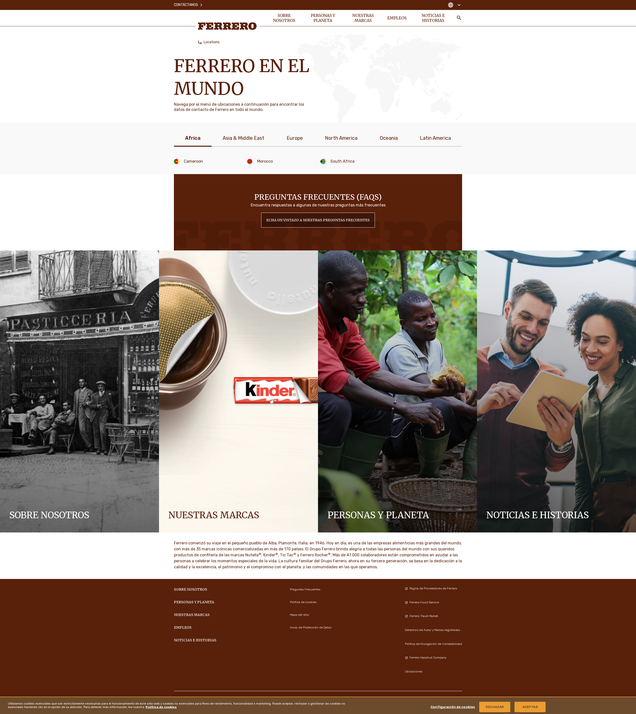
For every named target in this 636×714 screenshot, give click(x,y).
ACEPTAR (530, 707)
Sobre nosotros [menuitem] (284, 18)
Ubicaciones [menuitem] (413, 671)
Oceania (389, 138)
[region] (318, 705)
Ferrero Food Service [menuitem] (424, 602)
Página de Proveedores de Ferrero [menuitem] (433, 588)
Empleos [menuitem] (396, 17)
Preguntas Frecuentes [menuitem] (305, 589)
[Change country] (454, 5)
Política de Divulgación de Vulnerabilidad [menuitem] (433, 644)
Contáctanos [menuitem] (186, 5)
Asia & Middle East (243, 138)
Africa (192, 138)
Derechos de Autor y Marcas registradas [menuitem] (432, 630)
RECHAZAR (495, 707)
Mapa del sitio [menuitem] (299, 615)
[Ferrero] (227, 26)
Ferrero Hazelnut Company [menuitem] (427, 657)
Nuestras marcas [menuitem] (363, 18)
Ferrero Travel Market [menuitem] (423, 616)
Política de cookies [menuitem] (303, 602)
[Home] (200, 42)
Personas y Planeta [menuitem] (323, 18)
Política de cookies (161, 707)
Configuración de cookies (453, 707)
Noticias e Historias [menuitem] (433, 18)
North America (341, 138)
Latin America (435, 138)
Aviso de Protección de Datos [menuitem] (310, 627)
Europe (295, 138)
